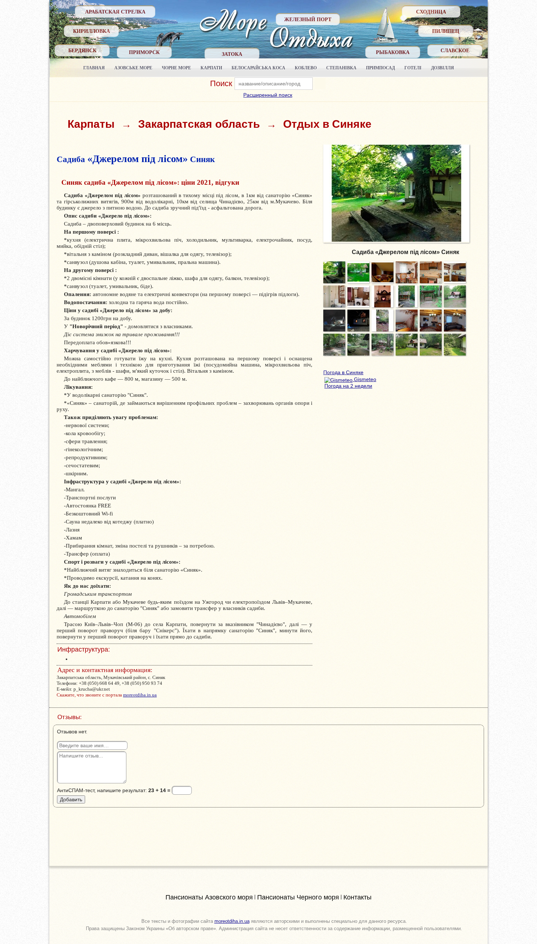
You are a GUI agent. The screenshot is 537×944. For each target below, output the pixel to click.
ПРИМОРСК (144, 52)
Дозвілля (442, 68)
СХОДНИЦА (431, 11)
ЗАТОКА (232, 54)
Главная (94, 68)
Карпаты (91, 124)
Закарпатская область (199, 124)
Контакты (357, 897)
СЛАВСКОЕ (455, 50)
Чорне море (176, 68)
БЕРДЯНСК (82, 50)
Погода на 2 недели (348, 386)
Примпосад (380, 68)
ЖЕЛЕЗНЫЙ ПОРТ (307, 19)
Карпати (211, 68)
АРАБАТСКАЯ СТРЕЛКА (115, 11)
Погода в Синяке (343, 372)
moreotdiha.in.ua (140, 695)
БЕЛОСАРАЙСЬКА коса (258, 68)
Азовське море (133, 68)
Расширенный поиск (267, 95)
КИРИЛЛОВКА (91, 31)
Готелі (413, 68)
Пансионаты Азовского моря (209, 897)
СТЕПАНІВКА (341, 68)
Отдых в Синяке (327, 124)
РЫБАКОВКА (393, 52)
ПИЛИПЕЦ (445, 31)
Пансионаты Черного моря (298, 897)
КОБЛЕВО (306, 68)
